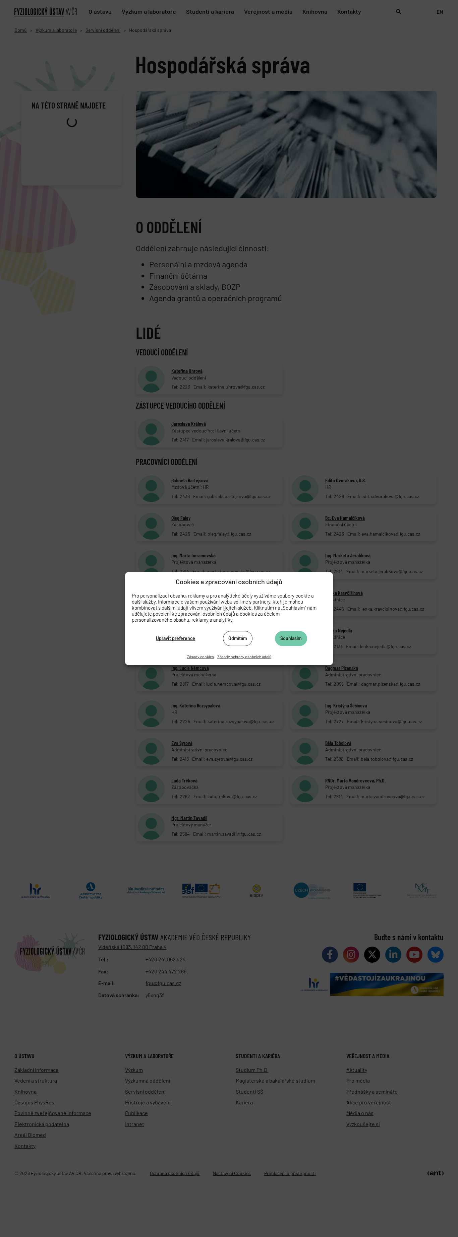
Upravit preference (175, 638)
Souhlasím (291, 638)
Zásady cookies (200, 656)
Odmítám (237, 638)
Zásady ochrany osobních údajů (244, 656)
